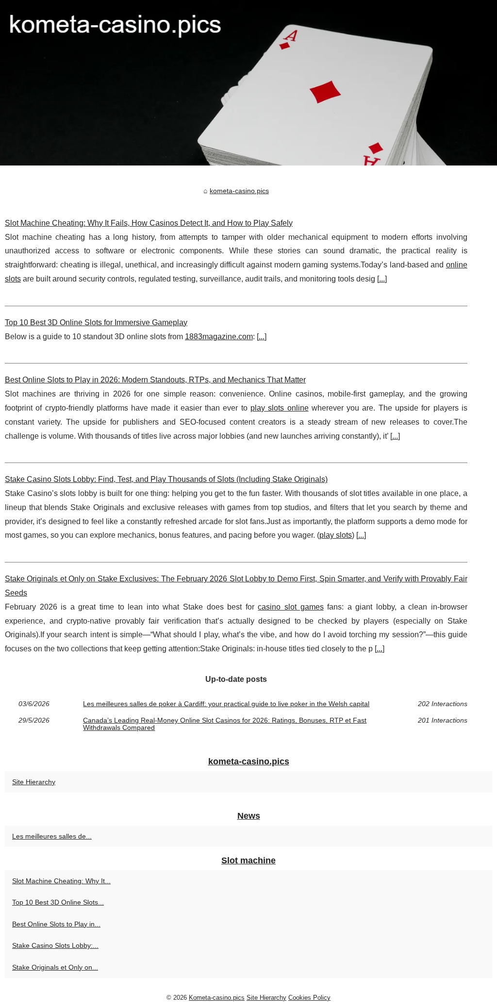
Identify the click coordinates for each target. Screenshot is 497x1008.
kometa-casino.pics (239, 191)
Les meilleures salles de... (52, 836)
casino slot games (290, 607)
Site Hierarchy (33, 782)
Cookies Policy (309, 997)
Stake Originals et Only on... (55, 967)
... (382, 279)
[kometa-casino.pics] (248, 82)
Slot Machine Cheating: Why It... (61, 881)
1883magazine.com (219, 336)
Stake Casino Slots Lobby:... (55, 945)
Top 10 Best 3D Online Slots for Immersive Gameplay (96, 322)
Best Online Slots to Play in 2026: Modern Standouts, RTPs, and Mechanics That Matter (155, 380)
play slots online (279, 408)
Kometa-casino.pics (217, 997)
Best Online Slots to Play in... (56, 924)
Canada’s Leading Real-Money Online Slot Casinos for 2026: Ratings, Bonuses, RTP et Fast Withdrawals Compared (224, 724)
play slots (335, 535)
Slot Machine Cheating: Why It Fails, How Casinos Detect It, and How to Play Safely (149, 223)
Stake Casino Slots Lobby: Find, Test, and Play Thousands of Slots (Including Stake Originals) (166, 479)
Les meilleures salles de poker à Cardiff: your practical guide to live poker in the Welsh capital (226, 703)
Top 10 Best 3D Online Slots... (58, 902)
